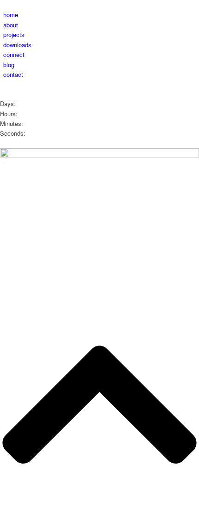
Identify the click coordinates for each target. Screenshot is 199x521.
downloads (17, 44)
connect (14, 54)
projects (14, 34)
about (10, 24)
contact (13, 74)
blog (8, 64)
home (10, 14)
